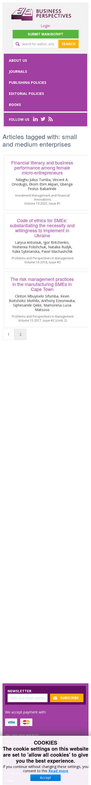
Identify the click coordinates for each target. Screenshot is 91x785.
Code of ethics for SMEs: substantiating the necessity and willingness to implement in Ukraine (42, 227)
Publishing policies (27, 82)
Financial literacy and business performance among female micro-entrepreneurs (42, 167)
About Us (18, 60)
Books (15, 104)
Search (68, 43)
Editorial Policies (26, 93)
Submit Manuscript (45, 34)
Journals (18, 71)
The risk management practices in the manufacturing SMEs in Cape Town (42, 284)
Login (45, 26)
